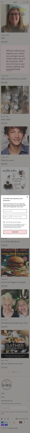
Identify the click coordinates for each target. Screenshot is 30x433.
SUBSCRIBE (15, 232)
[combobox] (6, 217)
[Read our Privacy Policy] (26, 224)
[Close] (27, 197)
